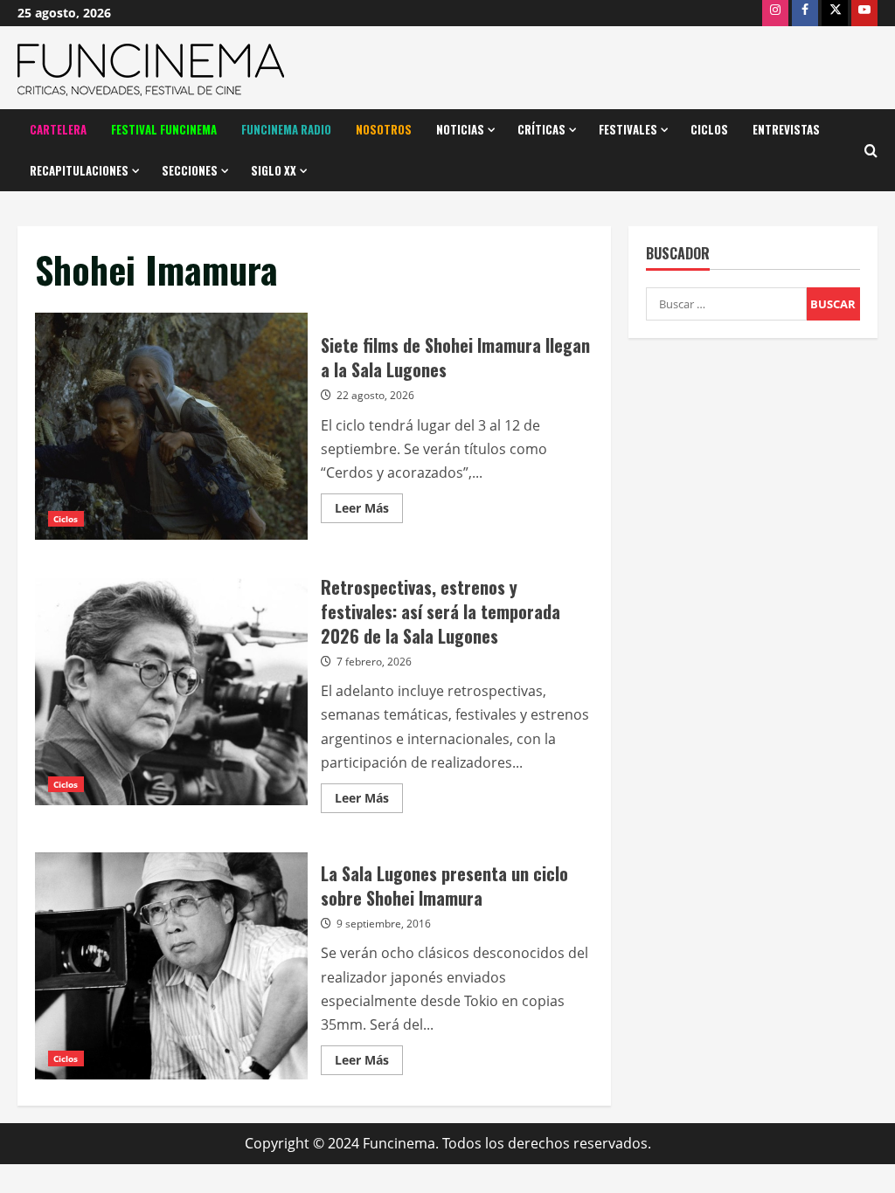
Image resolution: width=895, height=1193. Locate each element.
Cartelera (58, 129)
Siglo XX (273, 170)
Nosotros (384, 129)
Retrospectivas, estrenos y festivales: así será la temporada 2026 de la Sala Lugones (171, 691)
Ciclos (709, 129)
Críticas (541, 129)
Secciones (190, 170)
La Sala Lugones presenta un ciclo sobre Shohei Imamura (171, 965)
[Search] (871, 151)
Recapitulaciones (79, 170)
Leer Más (369, 511)
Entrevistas (786, 129)
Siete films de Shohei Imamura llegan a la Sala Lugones (171, 426)
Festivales (628, 129)
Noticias (460, 129)
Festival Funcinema (164, 129)
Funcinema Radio (286, 129)
